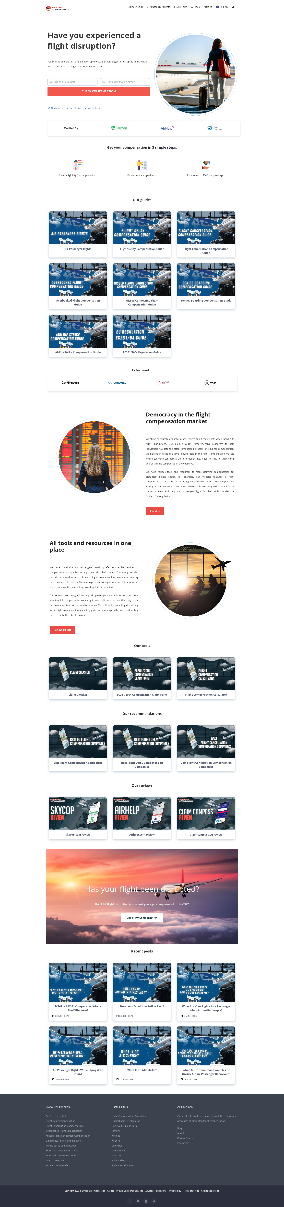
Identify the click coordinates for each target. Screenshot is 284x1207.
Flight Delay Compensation (60, 1120)
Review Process (185, 1138)
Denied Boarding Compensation (63, 1140)
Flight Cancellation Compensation (64, 1125)
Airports (116, 1140)
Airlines (116, 1135)
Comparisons (119, 1150)
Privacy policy (174, 1190)
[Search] (233, 7)
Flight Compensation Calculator (129, 1116)
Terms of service (191, 1190)
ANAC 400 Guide (55, 1160)
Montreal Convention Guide (61, 1155)
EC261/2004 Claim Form (125, 1125)
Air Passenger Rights (57, 1116)
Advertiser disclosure (155, 1190)
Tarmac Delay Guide (57, 1165)
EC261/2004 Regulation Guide (62, 1150)
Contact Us (183, 1143)
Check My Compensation (142, 917)
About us (155, 511)
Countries (117, 1145)
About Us (182, 1133)
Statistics (116, 1155)
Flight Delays (119, 1160)
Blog (179, 1128)
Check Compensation (99, 91)
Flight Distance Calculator (126, 1120)
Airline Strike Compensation (61, 1145)
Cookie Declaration (210, 1190)
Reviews (116, 1130)
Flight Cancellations (122, 1165)
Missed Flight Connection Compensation (68, 1135)
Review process (62, 629)
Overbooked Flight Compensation (64, 1130)
